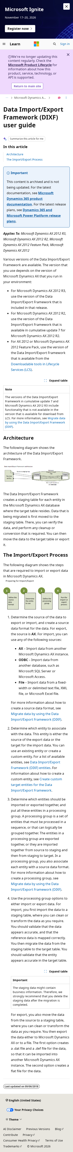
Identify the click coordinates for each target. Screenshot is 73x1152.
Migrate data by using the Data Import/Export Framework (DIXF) (35, 422)
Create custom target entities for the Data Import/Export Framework (36, 785)
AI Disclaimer (12, 1129)
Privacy (27, 1135)
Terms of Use (54, 1140)
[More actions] (66, 98)
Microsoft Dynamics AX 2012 (30, 98)
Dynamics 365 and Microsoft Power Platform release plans (34, 215)
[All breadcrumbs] (6, 98)
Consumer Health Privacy (20, 1140)
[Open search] (54, 44)
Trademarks (11, 1146)
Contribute (10, 1135)
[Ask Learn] (59, 98)
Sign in (65, 44)
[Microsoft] (36, 44)
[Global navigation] (4, 44)
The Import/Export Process (24, 159)
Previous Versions (38, 1129)
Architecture (14, 154)
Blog (58, 1129)
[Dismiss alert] (66, 6)
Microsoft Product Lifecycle (30, 65)
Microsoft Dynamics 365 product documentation (30, 199)
